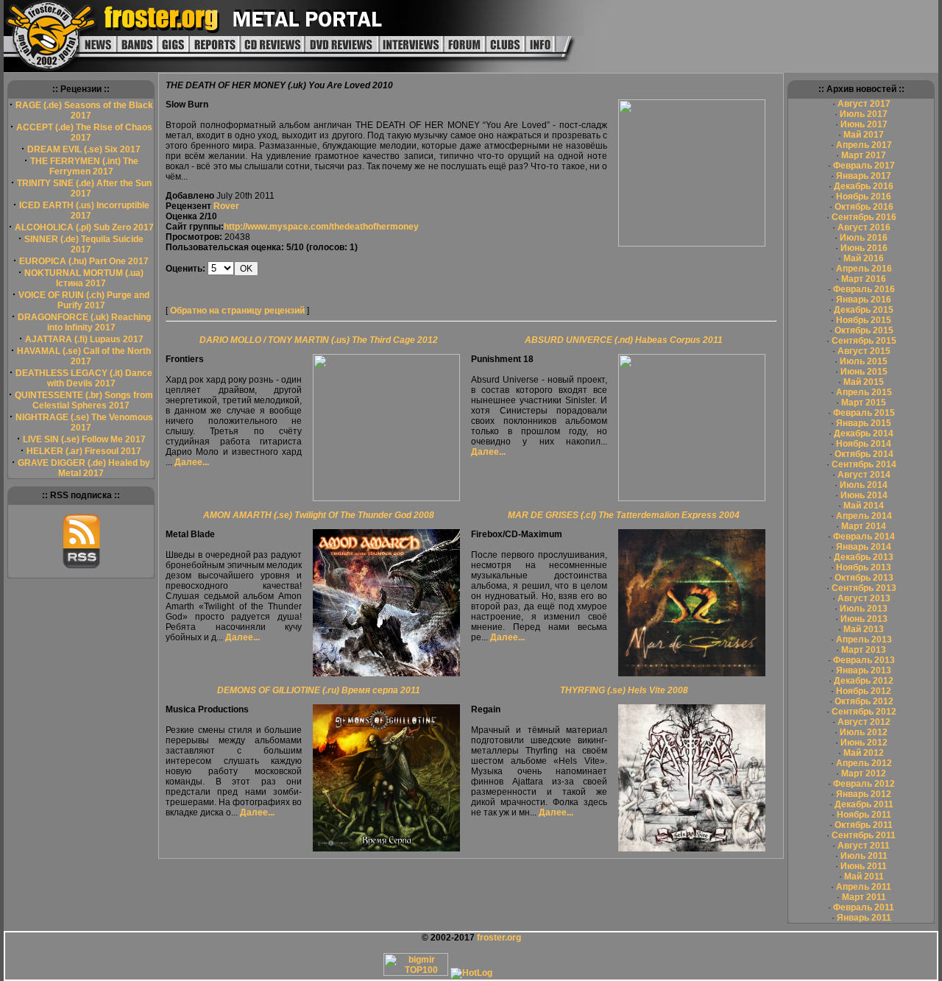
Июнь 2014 (864, 495)
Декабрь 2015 (863, 310)
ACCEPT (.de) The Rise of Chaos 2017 (84, 132)
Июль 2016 (864, 238)
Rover (226, 206)
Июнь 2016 (864, 248)
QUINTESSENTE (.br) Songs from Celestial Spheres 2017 (84, 400)
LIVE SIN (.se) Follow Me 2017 (84, 439)
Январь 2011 (864, 918)
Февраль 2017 (864, 165)
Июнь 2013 (864, 619)
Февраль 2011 (863, 907)
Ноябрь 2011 (864, 815)
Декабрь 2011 (864, 804)
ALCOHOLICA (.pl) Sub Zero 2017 (84, 227)
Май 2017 (863, 135)
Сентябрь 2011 (864, 835)
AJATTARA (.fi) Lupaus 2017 (84, 339)
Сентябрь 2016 (864, 217)
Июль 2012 (864, 732)
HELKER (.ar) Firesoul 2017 (83, 451)
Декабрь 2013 (863, 557)
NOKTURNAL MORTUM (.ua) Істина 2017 (84, 278)
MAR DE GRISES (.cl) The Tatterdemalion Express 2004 (624, 515)
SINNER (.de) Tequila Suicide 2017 (84, 244)
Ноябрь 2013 (863, 567)
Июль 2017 (864, 114)
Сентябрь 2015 (864, 341)
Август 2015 (863, 351)
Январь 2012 (863, 794)
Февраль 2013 (864, 660)
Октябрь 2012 (864, 701)
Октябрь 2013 (864, 578)
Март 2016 (863, 279)
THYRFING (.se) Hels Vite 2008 (624, 690)
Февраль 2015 (864, 413)
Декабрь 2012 (863, 681)
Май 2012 (863, 753)
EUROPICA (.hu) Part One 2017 (84, 261)
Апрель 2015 (864, 392)
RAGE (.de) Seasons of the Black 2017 (84, 110)
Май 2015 (863, 382)
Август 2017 (863, 104)
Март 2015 (863, 402)
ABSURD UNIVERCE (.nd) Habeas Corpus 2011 (624, 340)
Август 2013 (863, 598)
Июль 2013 (864, 608)
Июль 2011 (864, 856)
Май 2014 (863, 505)
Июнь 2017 (864, 124)
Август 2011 (863, 845)
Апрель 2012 (864, 763)
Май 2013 (863, 629)
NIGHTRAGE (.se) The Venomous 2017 (84, 422)
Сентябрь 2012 (864, 711)
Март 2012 (863, 773)
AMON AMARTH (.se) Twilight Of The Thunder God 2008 (318, 515)
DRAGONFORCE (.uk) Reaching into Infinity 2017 (84, 322)
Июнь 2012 (864, 742)
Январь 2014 (863, 547)
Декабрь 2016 (863, 186)
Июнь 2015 (864, 371)
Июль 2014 (864, 485)
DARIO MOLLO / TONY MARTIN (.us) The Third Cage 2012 (318, 340)
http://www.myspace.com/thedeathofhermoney (321, 227)
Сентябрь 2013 (864, 588)
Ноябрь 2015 (863, 320)
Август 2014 (863, 475)
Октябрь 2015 (864, 330)
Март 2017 (863, 155)
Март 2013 (863, 650)
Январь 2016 (863, 299)
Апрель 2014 (864, 516)
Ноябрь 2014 (863, 444)
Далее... (191, 462)
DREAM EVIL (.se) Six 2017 (84, 149)
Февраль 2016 (864, 289)
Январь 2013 (863, 670)
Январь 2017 (863, 176)
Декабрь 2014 (863, 433)
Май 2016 (863, 258)
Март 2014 (863, 526)
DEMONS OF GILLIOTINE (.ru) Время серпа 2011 (318, 690)
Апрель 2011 (863, 887)
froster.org (499, 937)
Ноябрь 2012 (863, 691)
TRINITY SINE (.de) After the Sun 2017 (84, 188)
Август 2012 (863, 722)
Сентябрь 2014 (864, 464)
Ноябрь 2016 (863, 196)
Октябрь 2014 (864, 454)
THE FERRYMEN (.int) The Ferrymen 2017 (84, 166)
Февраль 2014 (864, 536)
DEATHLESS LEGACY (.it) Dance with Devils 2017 (83, 378)
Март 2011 (864, 897)
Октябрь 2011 (864, 825)
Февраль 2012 (864, 784)
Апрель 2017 (864, 145)
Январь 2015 (863, 423)
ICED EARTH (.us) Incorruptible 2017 (84, 210)
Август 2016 (863, 227)
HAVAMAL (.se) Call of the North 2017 (84, 356)
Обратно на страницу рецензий (237, 310)
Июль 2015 (864, 361)
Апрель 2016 (864, 268)
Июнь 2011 (863, 866)
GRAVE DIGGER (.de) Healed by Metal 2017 (84, 468)
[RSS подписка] (81, 566)
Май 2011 (864, 876)
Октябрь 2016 (864, 207)
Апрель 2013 (864, 639)
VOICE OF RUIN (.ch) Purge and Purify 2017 (83, 300)
